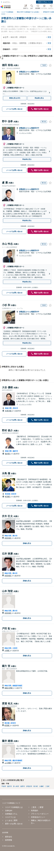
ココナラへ (6, 2)
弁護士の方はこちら (44, 2)
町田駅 (7, 497)
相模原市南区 (17, 686)
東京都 (7, 494)
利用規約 (34, 811)
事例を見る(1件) (14, 98)
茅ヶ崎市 (16, 786)
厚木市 (15, 408)
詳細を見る (27, 543)
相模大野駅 (9, 688)
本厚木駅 (8, 411)
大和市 (15, 648)
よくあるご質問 (11, 820)
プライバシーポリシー (40, 814)
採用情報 (8, 840)
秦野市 (22, 786)
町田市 (13, 494)
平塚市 (4, 786)
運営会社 (8, 837)
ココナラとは (10, 817)
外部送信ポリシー (38, 817)
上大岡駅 (8, 763)
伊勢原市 (22, 72)
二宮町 (47, 786)
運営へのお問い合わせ (13, 824)
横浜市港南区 (17, 760)
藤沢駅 (7, 454)
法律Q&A (8, 811)
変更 (49, 37)
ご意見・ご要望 (37, 807)
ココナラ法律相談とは (13, 807)
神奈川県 (8, 408)
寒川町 (35, 786)
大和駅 (7, 651)
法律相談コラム (11, 814)
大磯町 (41, 786)
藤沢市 (15, 451)
